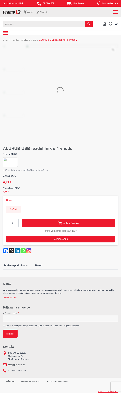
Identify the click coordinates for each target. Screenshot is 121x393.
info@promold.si (16, 364)
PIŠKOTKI (10, 381)
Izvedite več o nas (10, 297)
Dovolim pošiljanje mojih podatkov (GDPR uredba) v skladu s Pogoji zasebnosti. (43, 325)
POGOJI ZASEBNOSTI (31, 381)
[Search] (89, 24)
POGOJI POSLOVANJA (57, 381)
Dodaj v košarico (71, 223)
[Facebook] (5, 250)
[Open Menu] (115, 12)
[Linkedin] (17, 250)
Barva (9, 200)
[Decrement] (8, 223)
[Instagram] (28, 250)
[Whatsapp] (23, 250)
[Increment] (16, 223)
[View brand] (7, 161)
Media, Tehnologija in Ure (24, 40)
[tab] (16, 265)
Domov (6, 40)
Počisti (13, 209)
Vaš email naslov (11, 313)
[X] (11, 250)
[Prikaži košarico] (116, 24)
